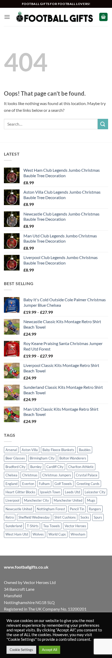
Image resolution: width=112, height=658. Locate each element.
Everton (28, 484)
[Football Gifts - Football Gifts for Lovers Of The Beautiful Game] (54, 17)
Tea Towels (51, 526)
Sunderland (13, 526)
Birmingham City (42, 458)
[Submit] (103, 124)
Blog (56, 643)
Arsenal (11, 450)
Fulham (44, 484)
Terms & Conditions (44, 626)
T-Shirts (33, 526)
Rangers (95, 509)
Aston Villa (30, 450)
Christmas (30, 475)
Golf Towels (63, 484)
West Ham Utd (16, 534)
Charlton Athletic (81, 467)
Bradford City (15, 467)
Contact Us (74, 643)
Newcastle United (18, 509)
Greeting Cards (88, 484)
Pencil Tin (77, 509)
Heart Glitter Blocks (20, 492)
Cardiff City (55, 467)
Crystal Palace (86, 475)
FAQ (45, 643)
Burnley (36, 467)
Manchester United (68, 500)
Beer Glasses (15, 458)
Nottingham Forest (51, 509)
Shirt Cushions (65, 517)
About (33, 643)
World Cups (57, 534)
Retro (9, 517)
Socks (84, 517)
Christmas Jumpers (56, 475)
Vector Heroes (75, 526)
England (11, 484)
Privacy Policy (72, 626)
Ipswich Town (50, 492)
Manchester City (36, 500)
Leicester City (95, 492)
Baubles (85, 450)
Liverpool (12, 500)
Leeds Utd (72, 492)
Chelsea (11, 475)
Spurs (98, 517)
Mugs (91, 500)
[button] (7, 16)
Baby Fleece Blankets (58, 450)
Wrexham (78, 534)
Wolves (38, 534)
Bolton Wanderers (72, 458)
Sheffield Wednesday (34, 517)
